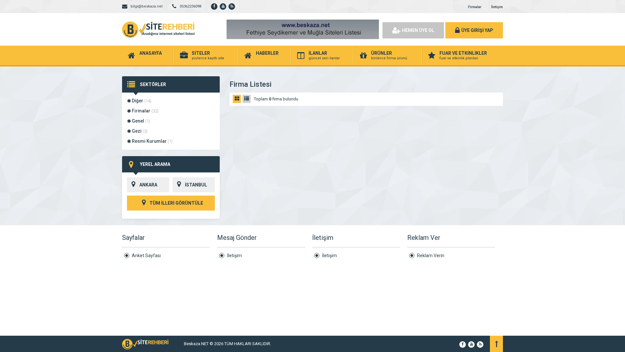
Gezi (139, 131)
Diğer (141, 100)
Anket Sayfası (146, 255)
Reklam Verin (430, 255)
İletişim (497, 7)
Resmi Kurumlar (152, 141)
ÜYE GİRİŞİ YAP (477, 30)
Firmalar (474, 7)
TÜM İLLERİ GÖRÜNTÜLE (175, 203)
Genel (140, 121)
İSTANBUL (196, 184)
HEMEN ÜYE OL (418, 30)
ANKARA (148, 184)
